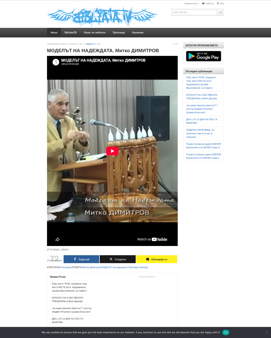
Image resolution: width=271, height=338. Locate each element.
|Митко (85, 267)
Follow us (209, 3)
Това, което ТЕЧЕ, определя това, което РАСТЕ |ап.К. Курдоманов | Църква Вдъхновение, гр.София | (69, 287)
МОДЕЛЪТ (106, 267)
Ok (225, 332)
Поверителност (191, 3)
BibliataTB (71, 32)
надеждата (122, 267)
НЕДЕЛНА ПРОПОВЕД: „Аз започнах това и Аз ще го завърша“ (200, 133)
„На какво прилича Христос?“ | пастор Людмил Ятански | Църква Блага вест (71, 310)
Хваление (137, 32)
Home (54, 32)
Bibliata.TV (91, 44)
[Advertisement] (147, 302)
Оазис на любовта (94, 32)
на (114, 267)
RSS (222, 3)
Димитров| (95, 267)
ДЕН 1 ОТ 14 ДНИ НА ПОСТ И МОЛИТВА (67, 321)
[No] (266, 332)
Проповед (119, 32)
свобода (143, 267)
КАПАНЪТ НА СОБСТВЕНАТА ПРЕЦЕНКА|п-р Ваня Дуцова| (67, 300)
